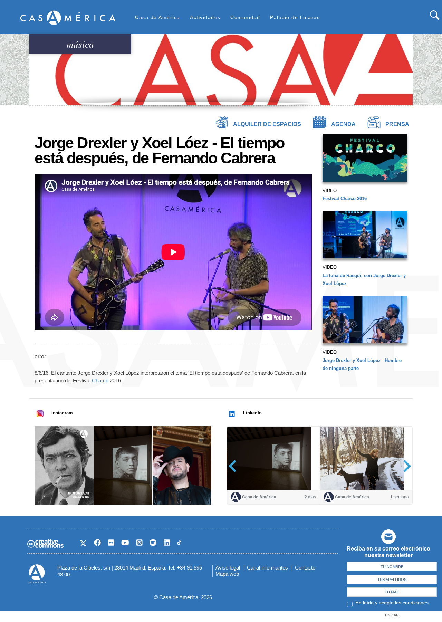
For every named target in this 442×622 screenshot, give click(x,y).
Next (405, 466)
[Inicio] (68, 17)
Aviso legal (227, 568)
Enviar (392, 615)
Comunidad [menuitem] (245, 17)
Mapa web (227, 574)
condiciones (416, 602)
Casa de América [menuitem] (157, 17)
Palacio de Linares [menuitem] (295, 17)
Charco (100, 380)
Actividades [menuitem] (205, 17)
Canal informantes (267, 568)
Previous (235, 466)
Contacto (305, 568)
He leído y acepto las (392, 602)
